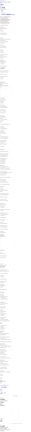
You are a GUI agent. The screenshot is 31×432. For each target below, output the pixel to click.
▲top (0, 388)
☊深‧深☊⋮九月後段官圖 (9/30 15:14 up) (8, 14)
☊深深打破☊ (5, 387)
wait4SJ (2, 4)
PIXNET (11, 423)
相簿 (1, 10)
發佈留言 (1, 393)
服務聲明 (21, 423)
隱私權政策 (19, 423)
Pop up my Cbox (2, 418)
